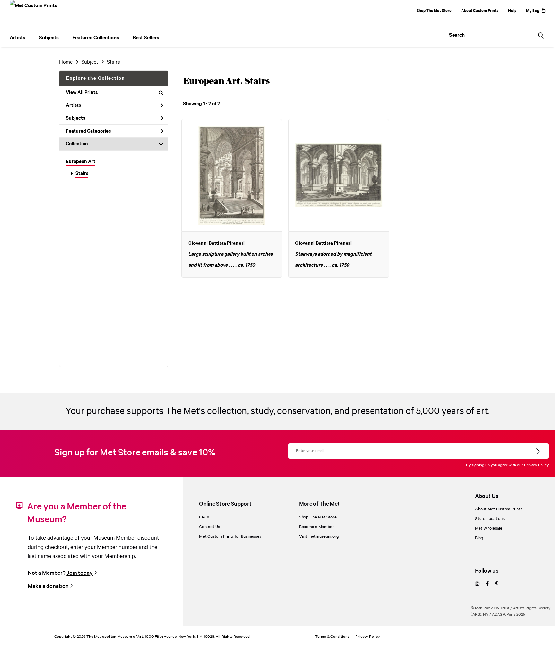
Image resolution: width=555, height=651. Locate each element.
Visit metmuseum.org (319, 536)
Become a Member (316, 527)
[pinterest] (496, 584)
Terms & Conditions (332, 636)
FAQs (204, 517)
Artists (73, 105)
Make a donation (48, 586)
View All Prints (82, 92)
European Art (80, 162)
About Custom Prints (479, 11)
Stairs (81, 173)
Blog (479, 538)
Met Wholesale (488, 528)
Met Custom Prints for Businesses (230, 536)
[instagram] (477, 584)
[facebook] (487, 584)
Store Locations (490, 519)
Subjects (75, 118)
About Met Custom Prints (498, 509)
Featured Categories (88, 131)
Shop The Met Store (434, 11)
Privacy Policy (536, 465)
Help (512, 11)
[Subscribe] (538, 451)
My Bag (532, 11)
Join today (79, 573)
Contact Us (209, 527)
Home (66, 62)
